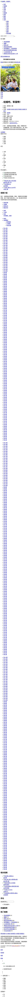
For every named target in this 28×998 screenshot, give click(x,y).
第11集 (5, 422)
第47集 (5, 361)
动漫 (4, 9)
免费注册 (18, 62)
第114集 (5, 247)
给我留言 (22, 933)
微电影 (5, 13)
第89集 (5, 289)
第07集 (5, 429)
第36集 (5, 380)
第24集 (5, 400)
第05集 (5, 433)
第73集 (5, 317)
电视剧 (5, 6)
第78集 (5, 308)
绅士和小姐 (6, 881)
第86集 (5, 294)
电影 (4, 7)
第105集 (5, 262)
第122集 (5, 233)
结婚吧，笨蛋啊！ (6, 1)
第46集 (5, 363)
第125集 (5, 228)
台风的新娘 (6, 888)
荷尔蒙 (5, 877)
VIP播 (4, 212)
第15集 (5, 416)
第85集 (5, 296)
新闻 (4, 14)
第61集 (5, 337)
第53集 (5, 351)
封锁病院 (5, 894)
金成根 (8, 112)
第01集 (5, 440)
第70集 (5, 322)
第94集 (5, 281)
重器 (4, 43)
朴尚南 (12, 109)
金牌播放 (8, 222)
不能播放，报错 (7, 215)
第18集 (5, 411)
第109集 (5, 255)
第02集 (5, 438)
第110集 (5, 253)
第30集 (5, 390)
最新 (7, 31)
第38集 (5, 376)
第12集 (5, 421)
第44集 (5, 366)
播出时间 (5, 207)
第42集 (5, 370)
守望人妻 (5, 189)
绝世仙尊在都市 (7, 46)
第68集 (5, 325)
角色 (7, 24)
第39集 (5, 375)
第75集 (5, 313)
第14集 (5, 417)
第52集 (5, 352)
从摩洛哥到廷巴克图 (9, 927)
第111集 (5, 252)
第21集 (5, 405)
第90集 (5, 288)
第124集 (5, 230)
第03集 (5, 436)
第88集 (5, 291)
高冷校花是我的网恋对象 (10, 50)
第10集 (5, 424)
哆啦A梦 (5, 45)
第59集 (5, 341)
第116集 (5, 243)
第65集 (5, 330)
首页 (4, 4)
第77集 (5, 310)
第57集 (5, 344)
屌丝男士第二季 (7, 182)
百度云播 (8, 225)
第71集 (5, 320)
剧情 (7, 21)
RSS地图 (8, 933)
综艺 (4, 11)
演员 (7, 23)
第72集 (5, 318)
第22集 (5, 404)
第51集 (5, 354)
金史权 (16, 109)
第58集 (5, 342)
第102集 (5, 267)
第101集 (5, 269)
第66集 (5, 329)
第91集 (5, 286)
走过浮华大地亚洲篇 (9, 929)
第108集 (5, 257)
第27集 (5, 395)
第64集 (5, 332)
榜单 (7, 30)
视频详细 (5, 202)
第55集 (5, 347)
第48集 (5, 359)
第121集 (5, 235)
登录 (2, 62)
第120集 (5, 236)
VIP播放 (8, 223)
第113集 (5, 248)
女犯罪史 (5, 186)
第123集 (5, 231)
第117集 (5, 242)
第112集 (5, 250)
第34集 (5, 383)
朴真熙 (23, 109)
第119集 (5, 238)
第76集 (5, 312)
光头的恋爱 (7, 930)
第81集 (5, 303)
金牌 (4, 210)
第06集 (5, 431)
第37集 (5, 378)
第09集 (5, 426)
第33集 (5, 385)
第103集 (5, 265)
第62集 (5, 335)
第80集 (5, 305)
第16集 (5, 414)
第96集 (5, 277)
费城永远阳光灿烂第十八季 (10, 53)
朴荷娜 (8, 109)
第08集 (5, 428)
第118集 (5, 240)
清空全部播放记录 (5, 56)
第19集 (5, 409)
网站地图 (8, 33)
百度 (4, 214)
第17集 (5, 412)
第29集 (5, 392)
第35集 (5, 382)
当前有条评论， (13, 123)
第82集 (5, 301)
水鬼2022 (5, 891)
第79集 (5, 306)
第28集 (5, 393)
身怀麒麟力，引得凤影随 (10, 48)
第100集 (5, 271)
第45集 (5, 364)
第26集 (5, 397)
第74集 (5, 315)
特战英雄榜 (6, 41)
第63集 (5, 334)
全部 (4, 19)
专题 (7, 26)
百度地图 (12, 933)
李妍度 (20, 109)
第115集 (5, 245)
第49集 (5, 358)
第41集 (5, 371)
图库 (4, 16)
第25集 (5, 399)
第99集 (5, 272)
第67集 (5, 327)
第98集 (5, 274)
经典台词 (5, 206)
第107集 (5, 259)
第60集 (5, 339)
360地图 (17, 933)
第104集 (5, 264)
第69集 (5, 323)
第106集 (5, 260)
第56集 (5, 346)
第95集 (5, 279)
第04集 (5, 434)
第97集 (5, 276)
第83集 (5, 300)
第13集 (5, 419)
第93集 (5, 282)
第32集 (5, 387)
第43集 (5, 368)
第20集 (5, 407)
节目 (7, 28)
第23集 (5, 402)
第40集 (5, 373)
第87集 (5, 293)
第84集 (5, 298)
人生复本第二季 (7, 52)
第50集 (5, 356)
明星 (4, 18)
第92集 (5, 284)
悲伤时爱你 (6, 884)
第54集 (5, 349)
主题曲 (5, 204)
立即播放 (3, 132)
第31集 (5, 388)
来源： (5, 218)
